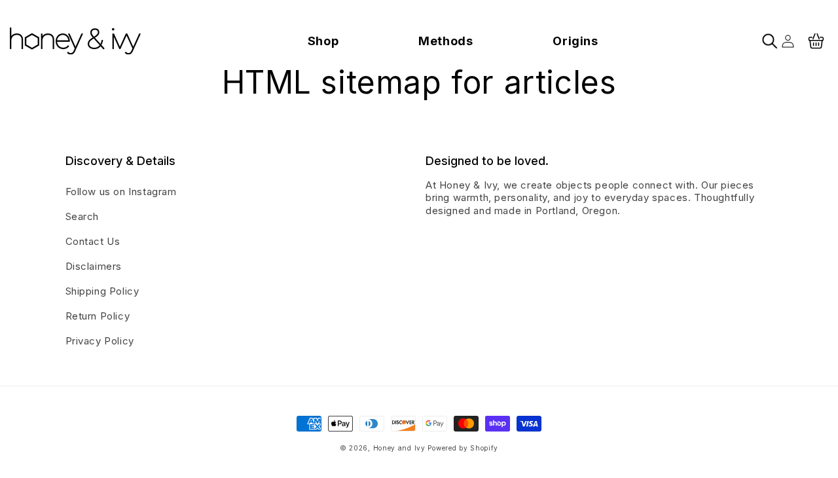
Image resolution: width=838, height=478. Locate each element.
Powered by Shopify (463, 448)
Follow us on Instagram (121, 191)
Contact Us (92, 241)
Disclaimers (93, 266)
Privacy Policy (99, 341)
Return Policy (97, 316)
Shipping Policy (102, 291)
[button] (323, 41)
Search (82, 216)
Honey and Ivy (399, 448)
